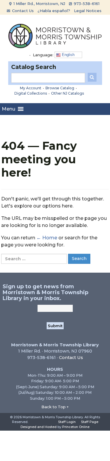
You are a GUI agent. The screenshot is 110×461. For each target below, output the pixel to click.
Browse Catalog (59, 88)
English (68, 54)
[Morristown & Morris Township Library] (55, 35)
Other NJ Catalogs (67, 93)
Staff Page (89, 422)
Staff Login (67, 422)
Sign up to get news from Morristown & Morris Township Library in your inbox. (45, 292)
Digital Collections (30, 93)
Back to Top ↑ (55, 406)
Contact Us (22, 10)
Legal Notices (87, 10)
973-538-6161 (85, 3)
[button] (8, 109)
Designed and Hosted (39, 427)
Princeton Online (75, 427)
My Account (30, 88)
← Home (46, 238)
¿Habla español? (54, 10)
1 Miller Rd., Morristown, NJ (38, 3)
